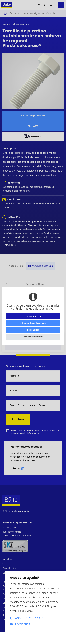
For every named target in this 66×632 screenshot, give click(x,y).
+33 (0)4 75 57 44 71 (29, 618)
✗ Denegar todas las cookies (33, 323)
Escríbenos (22, 624)
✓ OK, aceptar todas (33, 316)
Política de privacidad (33, 337)
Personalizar (33, 330)
